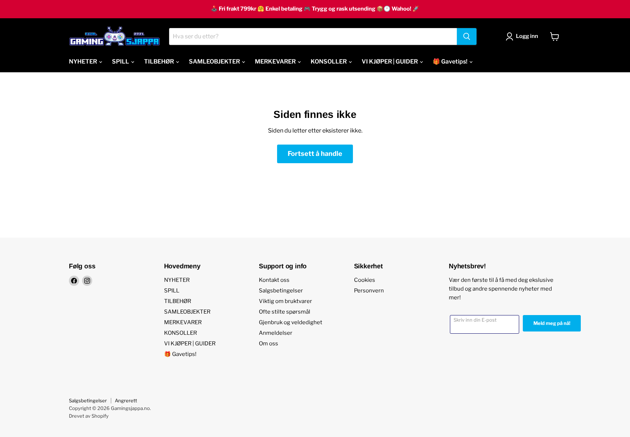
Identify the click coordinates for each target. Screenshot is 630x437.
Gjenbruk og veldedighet (290, 322)
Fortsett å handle (315, 153)
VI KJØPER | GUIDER (390, 61)
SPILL (121, 61)
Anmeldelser (275, 333)
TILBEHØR (159, 61)
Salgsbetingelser (281, 290)
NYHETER (83, 61)
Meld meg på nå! (551, 323)
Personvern (369, 290)
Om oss (268, 343)
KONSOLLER (329, 61)
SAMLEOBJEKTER (215, 61)
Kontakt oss (274, 280)
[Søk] (467, 36)
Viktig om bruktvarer (285, 301)
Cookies (364, 280)
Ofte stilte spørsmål (284, 311)
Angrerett (126, 400)
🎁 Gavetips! (450, 61)
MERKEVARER (276, 61)
